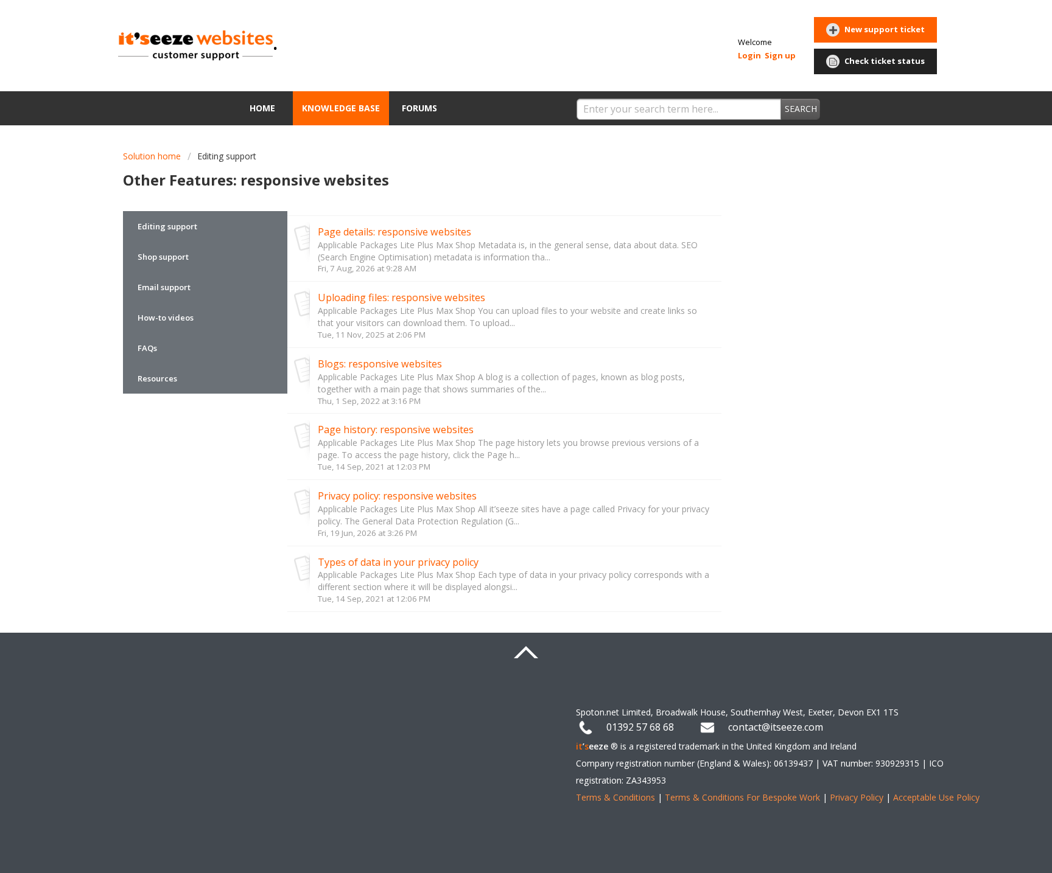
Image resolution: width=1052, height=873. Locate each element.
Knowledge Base (341, 108)
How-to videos (166, 317)
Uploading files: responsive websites (401, 297)
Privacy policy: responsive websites (397, 496)
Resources (157, 378)
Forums (419, 108)
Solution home (153, 156)
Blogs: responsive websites (380, 363)
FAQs (147, 348)
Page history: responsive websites (396, 429)
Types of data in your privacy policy (398, 562)
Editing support (226, 156)
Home (262, 108)
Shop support (163, 256)
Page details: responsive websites (394, 231)
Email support (164, 287)
